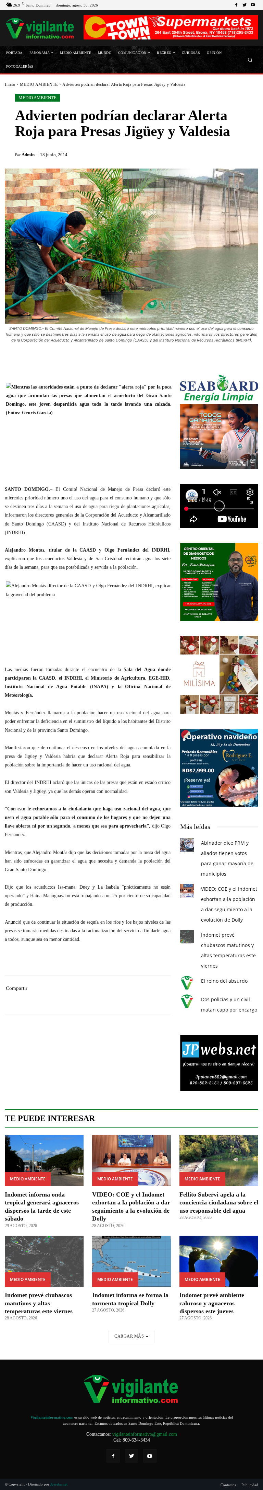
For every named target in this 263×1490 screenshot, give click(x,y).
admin (28, 154)
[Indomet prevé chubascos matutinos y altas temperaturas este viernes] (44, 1261)
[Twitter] (244, 5)
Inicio (10, 84)
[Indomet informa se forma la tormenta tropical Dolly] (131, 1261)
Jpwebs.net (58, 1484)
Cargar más (129, 1336)
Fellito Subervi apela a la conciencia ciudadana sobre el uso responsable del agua (218, 1202)
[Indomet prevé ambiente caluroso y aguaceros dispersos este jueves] (218, 1261)
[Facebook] (236, 5)
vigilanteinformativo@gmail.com (144, 1434)
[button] (250, 59)
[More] (137, 999)
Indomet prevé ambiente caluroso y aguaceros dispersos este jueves (211, 1303)
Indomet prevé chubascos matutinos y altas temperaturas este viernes (39, 1303)
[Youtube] (253, 5)
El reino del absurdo (224, 981)
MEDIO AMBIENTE (39, 84)
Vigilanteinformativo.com (51, 1417)
